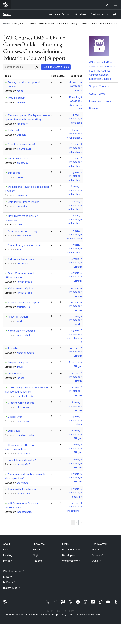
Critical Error (15, 416)
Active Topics (97, 93)
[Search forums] (37, 66)
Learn (65, 544)
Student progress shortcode (24, 245)
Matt (7, 576)
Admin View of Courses (21, 330)
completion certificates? (22, 460)
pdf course (14, 172)
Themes (37, 549)
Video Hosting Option (20, 288)
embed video (15, 373)
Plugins (37, 555)
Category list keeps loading (23, 201)
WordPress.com (14, 571)
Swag (96, 560)
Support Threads (99, 86)
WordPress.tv (71, 560)
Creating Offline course (21, 402)
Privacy (7, 560)
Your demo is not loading (22, 231)
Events (96, 549)
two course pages (18, 158)
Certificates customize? (21, 144)
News (6, 549)
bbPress (9, 582)
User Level (14, 430)
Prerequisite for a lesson (22, 489)
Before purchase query (21, 259)
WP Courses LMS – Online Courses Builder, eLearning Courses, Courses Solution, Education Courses (102, 70)
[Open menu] (116, 4)
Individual (13, 130)
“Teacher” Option (18, 316)
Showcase (39, 544)
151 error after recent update (24, 302)
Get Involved (99, 544)
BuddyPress (11, 587)
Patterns (38, 560)
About (6, 544)
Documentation (71, 549)
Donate (97, 555)
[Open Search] (106, 4)
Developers (68, 555)
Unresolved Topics (100, 101)
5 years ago (75, 362)
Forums (7, 14)
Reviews (94, 108)
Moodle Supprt (16, 97)
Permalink (13, 348)
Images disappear (18, 362)
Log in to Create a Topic (56, 67)
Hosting (7, 555)
